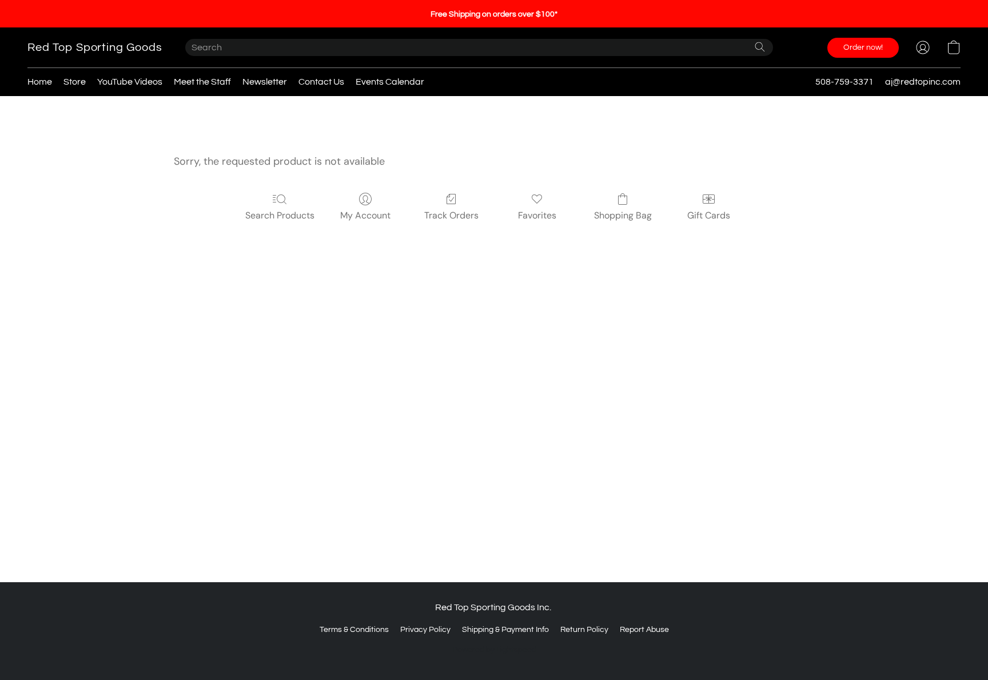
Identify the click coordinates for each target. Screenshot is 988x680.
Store (74, 81)
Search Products (279, 215)
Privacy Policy (425, 630)
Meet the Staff (202, 81)
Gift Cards (708, 215)
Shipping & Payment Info (505, 630)
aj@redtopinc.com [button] (923, 81)
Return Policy (584, 630)
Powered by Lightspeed (494, 650)
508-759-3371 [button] (844, 81)
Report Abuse (644, 630)
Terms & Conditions (354, 630)
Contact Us (321, 81)
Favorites (537, 215)
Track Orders (451, 215)
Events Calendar (390, 81)
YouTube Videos (129, 81)
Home (39, 81)
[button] (94, 47)
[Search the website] (759, 47)
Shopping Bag (623, 215)
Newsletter (264, 81)
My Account (365, 215)
